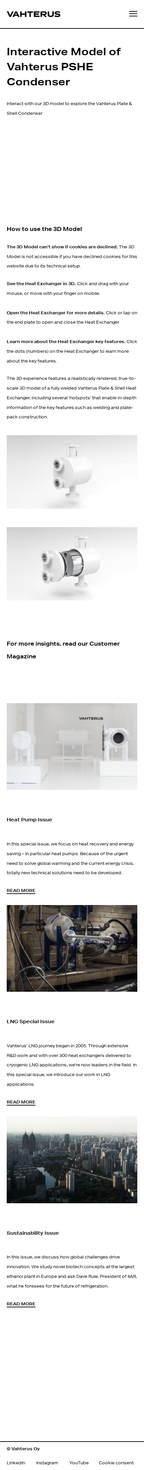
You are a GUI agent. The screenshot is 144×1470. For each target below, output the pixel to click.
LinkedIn (16, 1462)
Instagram (47, 1462)
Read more (21, 890)
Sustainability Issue (33, 1233)
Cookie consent (116, 1462)
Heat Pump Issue (29, 819)
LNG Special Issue (31, 1021)
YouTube (79, 1462)
